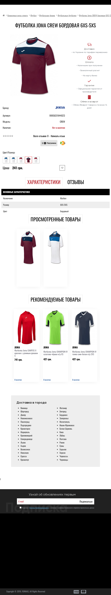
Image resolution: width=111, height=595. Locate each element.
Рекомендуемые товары (56, 299)
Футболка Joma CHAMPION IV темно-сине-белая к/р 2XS (84, 353)
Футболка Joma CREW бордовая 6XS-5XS (26, 272)
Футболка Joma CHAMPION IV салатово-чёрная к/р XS (55, 353)
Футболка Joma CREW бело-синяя (53, 272)
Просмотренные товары (56, 219)
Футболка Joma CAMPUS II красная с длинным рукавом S (26, 353)
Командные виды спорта (17, 15)
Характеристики (44, 181)
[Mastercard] (83, 592)
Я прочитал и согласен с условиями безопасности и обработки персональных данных (57, 508)
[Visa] (76, 592)
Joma (20, 267)
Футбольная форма (47, 15)
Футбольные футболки (67, 15)
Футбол (33, 15)
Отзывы (75, 181)
